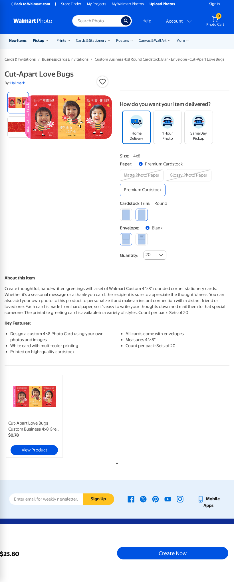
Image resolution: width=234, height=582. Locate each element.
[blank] (126, 239)
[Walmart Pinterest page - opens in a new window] (155, 498)
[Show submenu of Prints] (68, 40)
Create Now (173, 553)
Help (146, 20)
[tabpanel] (42, 416)
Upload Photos (162, 4)
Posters (122, 40)
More (180, 40)
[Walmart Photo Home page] (36, 20)
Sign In (214, 4)
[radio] (18, 102)
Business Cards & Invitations (65, 59)
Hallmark (17, 83)
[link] (34, 416)
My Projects (96, 4)
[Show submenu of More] (187, 40)
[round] (142, 215)
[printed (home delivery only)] (142, 239)
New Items (18, 40)
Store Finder (71, 4)
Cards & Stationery (91, 40)
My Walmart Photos (128, 4)
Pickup (38, 40)
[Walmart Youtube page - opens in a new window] (167, 498)
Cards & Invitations (20, 59)
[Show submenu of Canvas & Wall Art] (169, 40)
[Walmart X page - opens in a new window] (143, 498)
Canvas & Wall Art (153, 40)
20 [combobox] (148, 254)
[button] (102, 81)
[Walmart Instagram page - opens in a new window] (180, 498)
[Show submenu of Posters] (131, 40)
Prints (61, 40)
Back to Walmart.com (32, 4)
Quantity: (129, 255)
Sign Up (98, 498)
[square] (126, 215)
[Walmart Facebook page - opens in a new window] (131, 498)
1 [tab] (116, 462)
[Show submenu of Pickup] (48, 40)
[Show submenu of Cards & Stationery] (109, 40)
